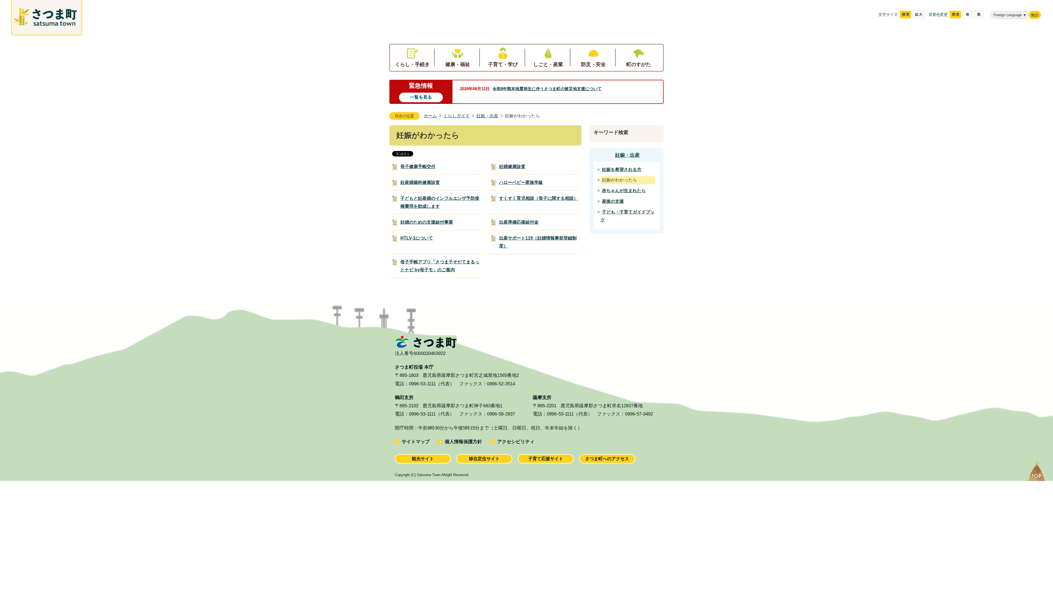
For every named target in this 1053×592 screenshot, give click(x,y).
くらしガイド (456, 115)
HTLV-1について (416, 238)
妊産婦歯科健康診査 (420, 182)
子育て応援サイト (545, 458)
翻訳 (1035, 15)
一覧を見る (421, 97)
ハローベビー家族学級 (521, 182)
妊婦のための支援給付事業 (426, 222)
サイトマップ (416, 441)
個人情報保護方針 (463, 441)
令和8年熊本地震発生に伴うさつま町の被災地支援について (547, 88)
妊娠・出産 (487, 115)
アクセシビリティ (515, 441)
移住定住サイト (484, 458)
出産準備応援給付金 (519, 222)
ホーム (430, 115)
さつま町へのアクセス (607, 458)
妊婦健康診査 (512, 166)
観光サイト (423, 458)
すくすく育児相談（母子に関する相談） (538, 198)
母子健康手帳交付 (417, 166)
